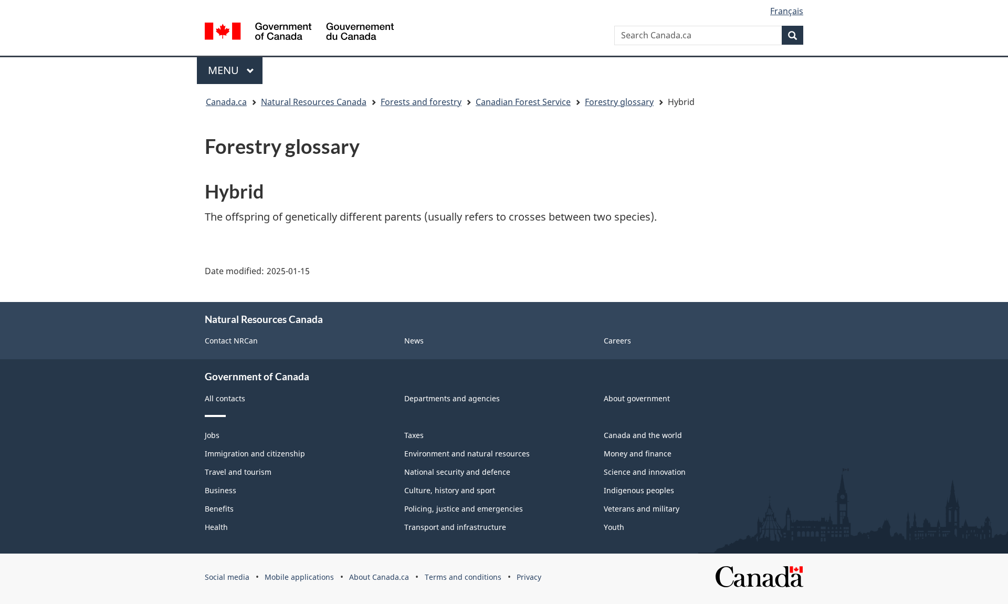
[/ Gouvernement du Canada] (299, 31)
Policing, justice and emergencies (463, 509)
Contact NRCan (231, 341)
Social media (227, 577)
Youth (614, 527)
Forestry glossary (619, 102)
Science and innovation (645, 472)
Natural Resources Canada (313, 102)
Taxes (414, 435)
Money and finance (637, 454)
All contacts (225, 398)
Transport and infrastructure (455, 527)
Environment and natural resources (467, 454)
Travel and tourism (238, 472)
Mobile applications (299, 577)
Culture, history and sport (449, 490)
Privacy (529, 577)
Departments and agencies (452, 398)
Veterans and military (641, 509)
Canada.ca (226, 102)
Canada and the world (643, 435)
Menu (225, 70)
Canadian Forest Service (523, 102)
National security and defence (457, 472)
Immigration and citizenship (255, 454)
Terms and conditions (463, 577)
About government (637, 398)
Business (220, 490)
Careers (617, 341)
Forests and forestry (421, 102)
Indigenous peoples (639, 490)
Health (216, 527)
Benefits (219, 509)
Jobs (212, 435)
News (414, 341)
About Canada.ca (379, 577)
